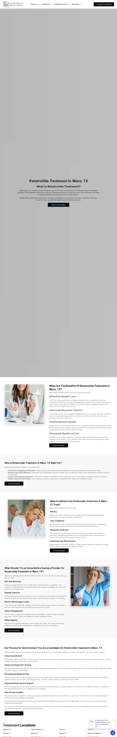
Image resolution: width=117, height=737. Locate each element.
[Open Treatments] (50, 4)
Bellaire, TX (34, 733)
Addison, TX (7, 729)
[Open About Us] (38, 4)
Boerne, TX (62, 733)
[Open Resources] (80, 4)
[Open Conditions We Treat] (68, 4)
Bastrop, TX (6, 733)
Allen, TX (62, 729)
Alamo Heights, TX (37, 729)
